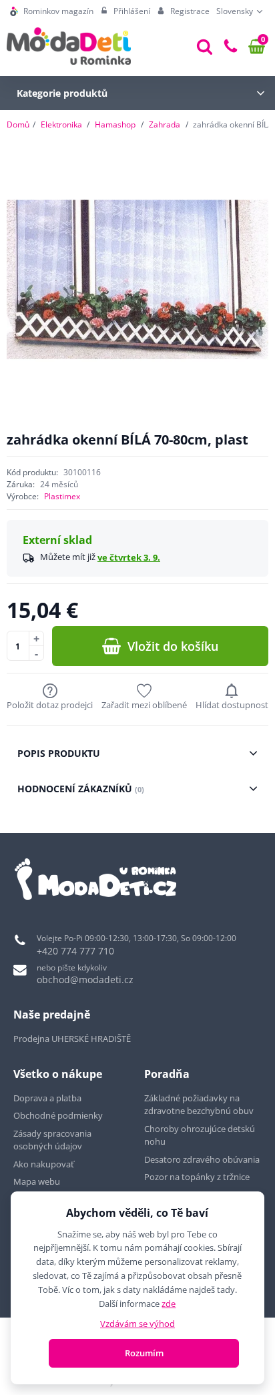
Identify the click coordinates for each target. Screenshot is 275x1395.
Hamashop (115, 124)
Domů (18, 124)
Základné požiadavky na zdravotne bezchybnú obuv (200, 1104)
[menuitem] (52, 11)
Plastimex (62, 496)
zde (169, 1304)
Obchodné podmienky (58, 1115)
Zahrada (164, 124)
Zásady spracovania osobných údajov (52, 1140)
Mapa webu (36, 1181)
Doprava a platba (47, 1098)
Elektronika (61, 124)
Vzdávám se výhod (137, 1324)
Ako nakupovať (43, 1164)
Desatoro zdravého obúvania (203, 1159)
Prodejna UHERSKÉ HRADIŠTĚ (72, 1039)
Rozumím (144, 1353)
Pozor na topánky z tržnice (198, 1177)
